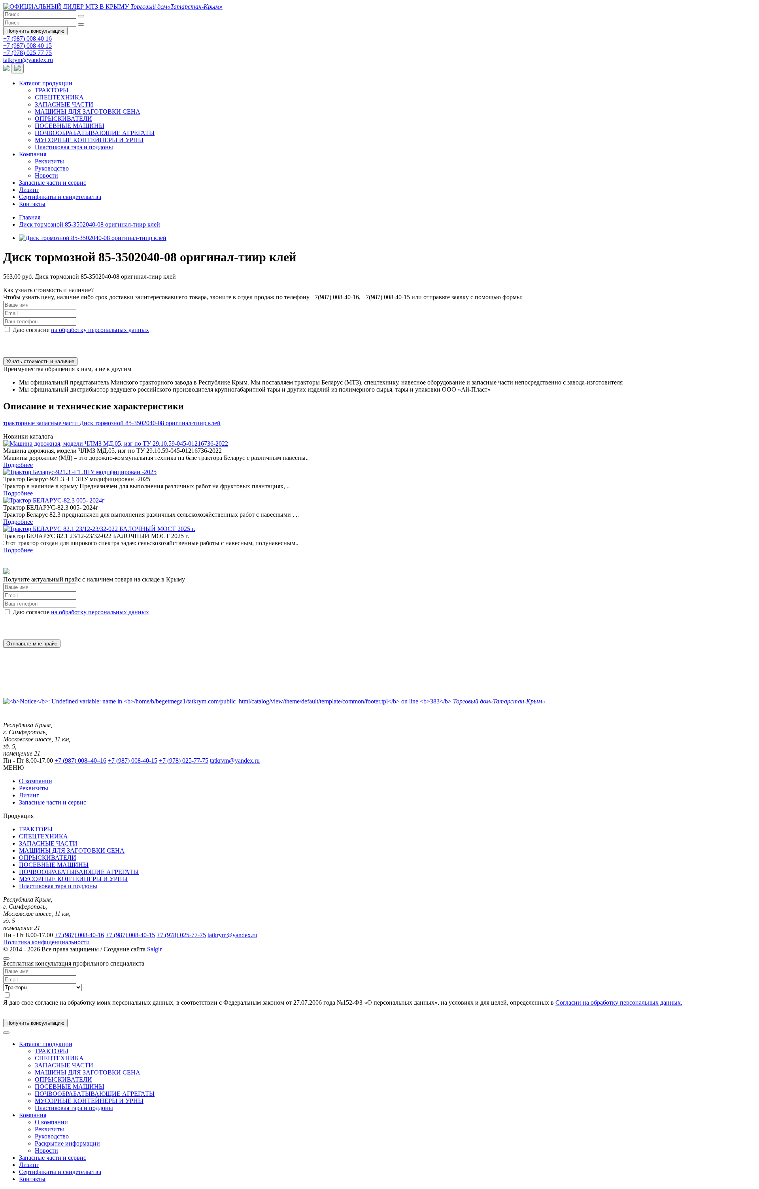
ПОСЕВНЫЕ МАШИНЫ (69, 125)
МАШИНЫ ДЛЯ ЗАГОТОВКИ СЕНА (87, 111)
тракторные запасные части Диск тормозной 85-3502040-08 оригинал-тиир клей (112, 423)
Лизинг (29, 189)
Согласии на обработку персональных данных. (618, 1002)
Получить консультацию (35, 31)
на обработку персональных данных (100, 329)
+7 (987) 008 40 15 (27, 45)
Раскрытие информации (67, 1143)
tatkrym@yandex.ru (28, 59)
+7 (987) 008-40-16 (79, 935)
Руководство (52, 168)
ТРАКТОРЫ (51, 90)
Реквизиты (49, 161)
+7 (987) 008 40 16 (27, 38)
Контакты (32, 204)
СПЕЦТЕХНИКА (59, 97)
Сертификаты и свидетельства (60, 196)
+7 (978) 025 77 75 (27, 52)
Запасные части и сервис (52, 182)
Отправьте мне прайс (31, 644)
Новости (46, 175)
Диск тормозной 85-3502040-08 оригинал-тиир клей (89, 224)
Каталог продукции (45, 83)
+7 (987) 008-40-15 (132, 760)
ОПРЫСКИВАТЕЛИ (63, 118)
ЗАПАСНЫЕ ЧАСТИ (64, 104)
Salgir (154, 949)
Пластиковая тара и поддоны (74, 147)
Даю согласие (81, 329)
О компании (35, 781)
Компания (32, 154)
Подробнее (18, 464)
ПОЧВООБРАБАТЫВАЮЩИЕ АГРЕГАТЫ (95, 132)
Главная (29, 217)
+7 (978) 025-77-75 (183, 760)
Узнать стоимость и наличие (40, 361)
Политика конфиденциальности (46, 942)
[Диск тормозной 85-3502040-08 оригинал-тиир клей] (92, 237)
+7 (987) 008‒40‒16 (80, 760)
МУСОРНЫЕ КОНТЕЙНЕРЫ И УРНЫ (89, 140)
